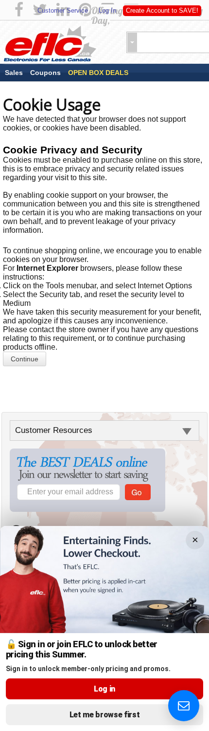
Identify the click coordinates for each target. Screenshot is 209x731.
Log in (104, 689)
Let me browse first (105, 714)
